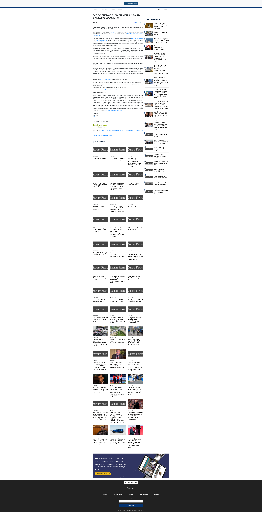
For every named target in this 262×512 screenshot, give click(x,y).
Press (131, 494)
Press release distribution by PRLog (102, 135)
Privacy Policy (118, 494)
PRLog (112, 32)
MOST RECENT (103, 9)
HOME (95, 9)
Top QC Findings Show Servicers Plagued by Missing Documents (119, 130)
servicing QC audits (105, 80)
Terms (105, 494)
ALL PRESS (112, 9)
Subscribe (131, 505)
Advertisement (144, 494)
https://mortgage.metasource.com (113, 110)
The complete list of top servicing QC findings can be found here (110, 89)
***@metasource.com (99, 117)
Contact (157, 494)
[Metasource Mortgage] (100, 126)
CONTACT (120, 9)
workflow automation (137, 38)
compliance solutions (101, 40)
